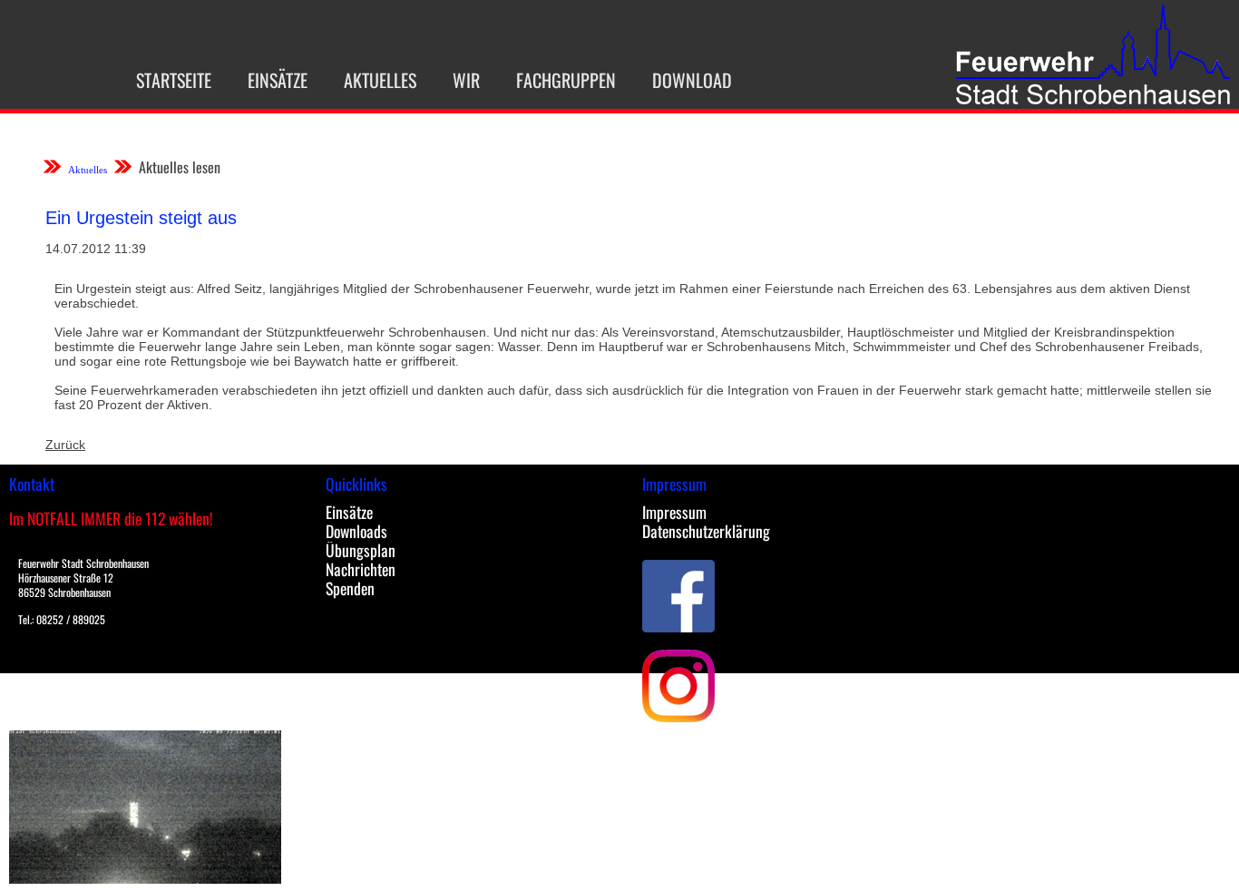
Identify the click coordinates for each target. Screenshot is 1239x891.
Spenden (350, 588)
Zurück (65, 444)
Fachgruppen (566, 79)
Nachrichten (360, 569)
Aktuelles (380, 79)
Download (692, 79)
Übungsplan (360, 550)
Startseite (173, 79)
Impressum (674, 512)
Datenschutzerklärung (706, 531)
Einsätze (277, 79)
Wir (466, 79)
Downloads (356, 531)
